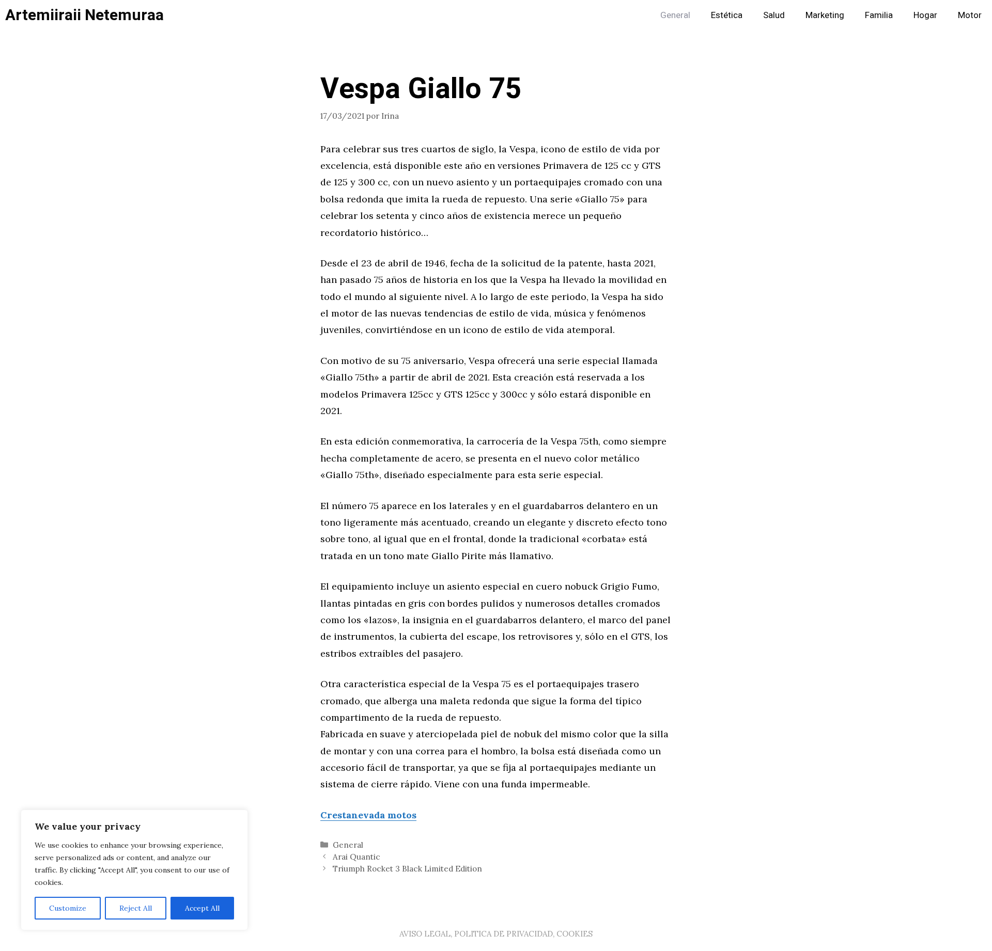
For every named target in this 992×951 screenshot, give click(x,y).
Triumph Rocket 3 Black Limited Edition (407, 869)
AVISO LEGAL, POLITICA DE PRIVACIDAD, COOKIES (496, 934)
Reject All (135, 908)
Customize (67, 908)
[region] (134, 870)
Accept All (202, 908)
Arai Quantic (356, 857)
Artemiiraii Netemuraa (84, 15)
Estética (726, 15)
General (675, 15)
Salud (774, 15)
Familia (879, 15)
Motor (970, 15)
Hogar (925, 15)
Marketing (824, 15)
